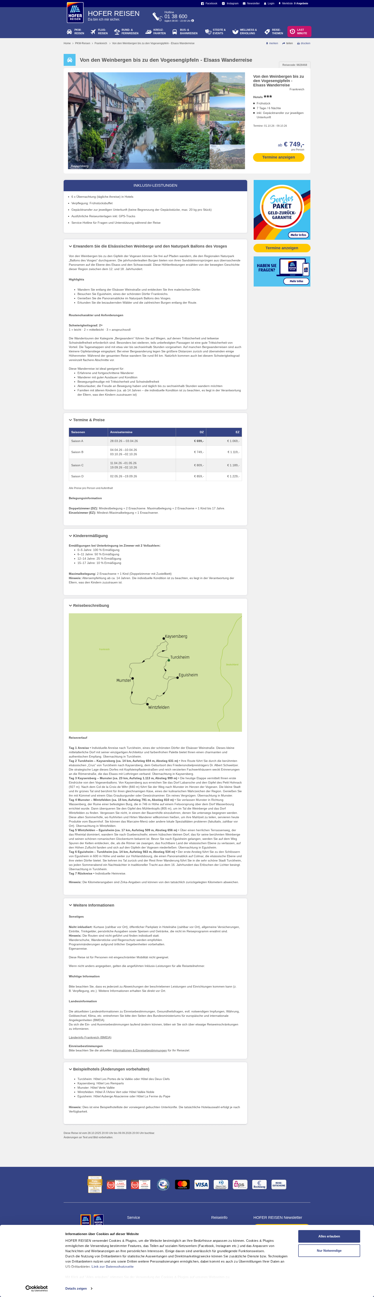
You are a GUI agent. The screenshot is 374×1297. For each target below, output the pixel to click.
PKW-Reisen (82, 43)
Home (67, 43)
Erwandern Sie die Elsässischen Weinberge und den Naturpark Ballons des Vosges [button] (150, 246)
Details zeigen (76, 1288)
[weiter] (227, 165)
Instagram (232, 3)
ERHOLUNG (248, 31)
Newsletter (253, 3)
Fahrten (159, 31)
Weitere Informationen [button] (93, 905)
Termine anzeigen (278, 157)
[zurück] (227, 76)
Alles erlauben (329, 1236)
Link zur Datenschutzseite (113, 1266)
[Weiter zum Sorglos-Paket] (282, 209)
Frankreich (101, 43)
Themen (277, 31)
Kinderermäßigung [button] (90, 536)
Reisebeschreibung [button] (91, 605)
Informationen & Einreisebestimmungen (140, 1050)
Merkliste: (295, 3)
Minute (302, 31)
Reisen (79, 31)
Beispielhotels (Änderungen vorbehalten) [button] (111, 1069)
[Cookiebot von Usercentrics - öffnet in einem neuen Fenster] (37, 1288)
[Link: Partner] (86, 1220)
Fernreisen (130, 31)
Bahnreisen (189, 31)
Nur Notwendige (329, 1250)
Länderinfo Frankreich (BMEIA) (90, 1037)
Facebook (211, 3)
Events (219, 31)
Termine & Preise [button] (89, 420)
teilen (289, 43)
